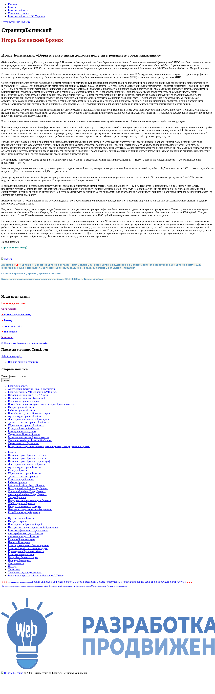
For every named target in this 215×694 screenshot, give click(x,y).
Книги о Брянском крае (21, 539)
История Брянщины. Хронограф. (27, 398)
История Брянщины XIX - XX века (28, 395)
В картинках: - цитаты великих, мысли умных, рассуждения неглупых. (49, 446)
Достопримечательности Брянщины (28, 419)
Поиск (5, 376)
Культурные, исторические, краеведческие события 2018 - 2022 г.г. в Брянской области (53, 279)
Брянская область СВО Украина (26, 16)
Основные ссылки (18, 13)
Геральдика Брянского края (23, 401)
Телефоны (14, 569)
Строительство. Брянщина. (23, 443)
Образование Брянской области (26, 425)
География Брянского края (23, 557)
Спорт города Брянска (21, 479)
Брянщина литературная (22, 431)
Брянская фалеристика (21, 554)
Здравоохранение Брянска (23, 476)
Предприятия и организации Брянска (29, 500)
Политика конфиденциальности (62, 586)
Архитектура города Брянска (24, 467)
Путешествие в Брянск (21, 518)
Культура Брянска (18, 470)
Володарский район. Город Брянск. (28, 488)
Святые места (16, 563)
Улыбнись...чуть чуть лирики (24, 572)
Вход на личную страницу (23, 362)
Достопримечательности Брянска (27, 464)
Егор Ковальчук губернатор (24, 512)
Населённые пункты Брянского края (29, 413)
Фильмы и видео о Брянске (23, 536)
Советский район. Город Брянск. (27, 491)
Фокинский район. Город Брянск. (27, 494)
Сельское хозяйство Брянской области (30, 440)
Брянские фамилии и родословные (28, 530)
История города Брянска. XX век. (27, 458)
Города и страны (17, 521)
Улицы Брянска (17, 497)
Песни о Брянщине (19, 542)
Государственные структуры (24, 506)
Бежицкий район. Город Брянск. (26, 485)
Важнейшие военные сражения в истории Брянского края (41, 404)
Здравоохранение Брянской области (28, 422)
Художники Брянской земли (24, 434)
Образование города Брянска (24, 473)
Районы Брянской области (23, 410)
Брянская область (18, 10)
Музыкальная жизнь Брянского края (28, 437)
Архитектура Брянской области (26, 416)
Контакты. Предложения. (117, 586)
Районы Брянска (17, 482)
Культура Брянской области (23, 428)
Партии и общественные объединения (30, 509)
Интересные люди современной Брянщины (33, 527)
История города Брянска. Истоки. (27, 455)
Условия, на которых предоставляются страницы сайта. (25, 586)
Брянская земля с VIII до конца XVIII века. (32, 392)
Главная (12, 4)
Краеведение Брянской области (26, 551)
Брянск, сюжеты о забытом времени (28, 545)
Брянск (12, 7)
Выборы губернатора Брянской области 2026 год (36, 575)
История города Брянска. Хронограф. (29, 461)
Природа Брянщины (19, 560)
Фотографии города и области (25, 533)
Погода (12, 566)
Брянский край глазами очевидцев (28, 548)
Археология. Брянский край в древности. (32, 389)
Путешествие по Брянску (15, 21)
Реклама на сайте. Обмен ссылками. (91, 586)
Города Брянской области (22, 407)
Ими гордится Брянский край (25, 524)
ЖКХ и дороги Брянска (21, 503)
